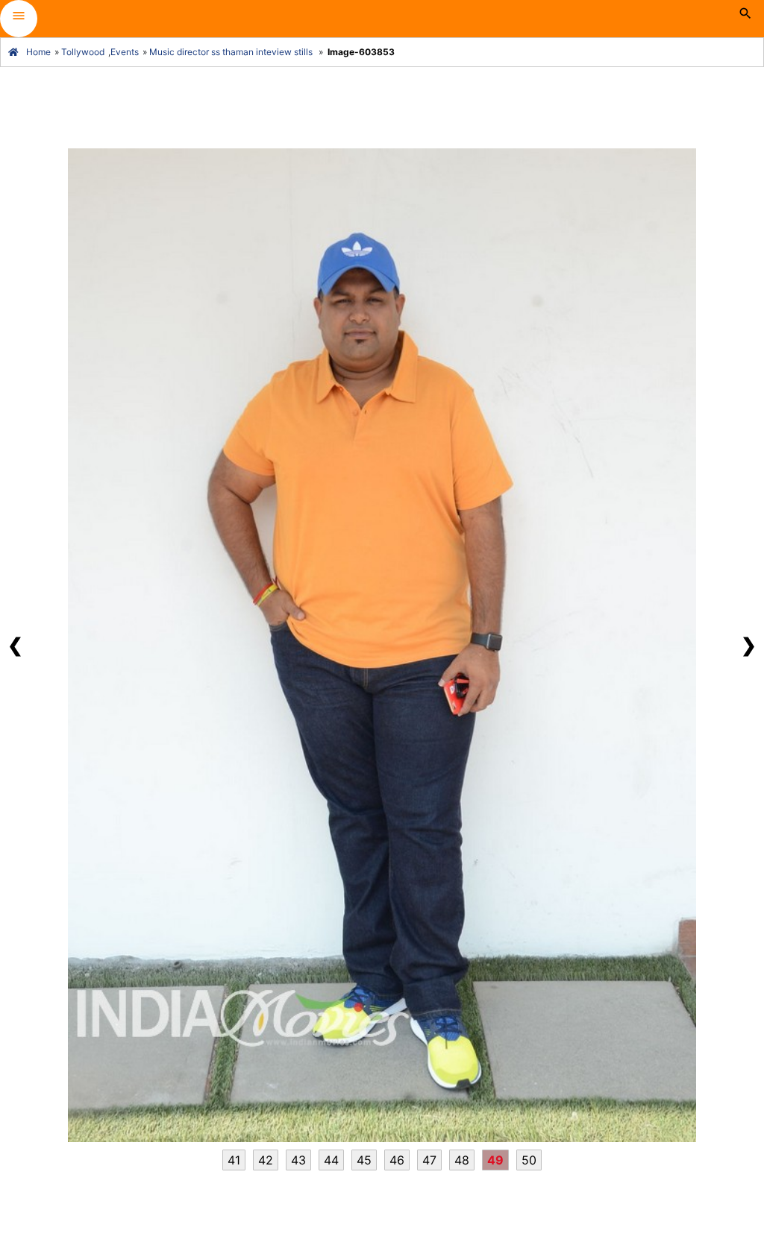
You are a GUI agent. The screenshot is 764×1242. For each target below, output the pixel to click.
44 (331, 1160)
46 (396, 1160)
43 (298, 1160)
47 (429, 1160)
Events (124, 51)
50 (529, 1160)
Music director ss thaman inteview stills (231, 51)
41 (234, 1160)
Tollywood (82, 51)
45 (364, 1160)
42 (265, 1160)
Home (38, 51)
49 (495, 1160)
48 (461, 1160)
